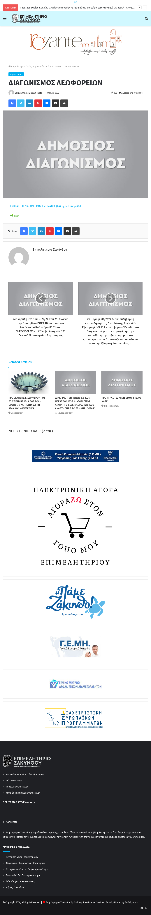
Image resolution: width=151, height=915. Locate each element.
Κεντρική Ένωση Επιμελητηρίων (22, 857)
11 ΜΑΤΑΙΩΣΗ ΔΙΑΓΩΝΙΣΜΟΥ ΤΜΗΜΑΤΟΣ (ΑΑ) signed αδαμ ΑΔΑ (44, 206)
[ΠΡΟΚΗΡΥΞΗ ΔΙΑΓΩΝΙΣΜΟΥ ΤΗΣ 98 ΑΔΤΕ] (122, 382)
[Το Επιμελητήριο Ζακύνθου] (29, 18)
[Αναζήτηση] (146, 20)
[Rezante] (75, 42)
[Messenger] (46, 103)
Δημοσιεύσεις (40, 66)
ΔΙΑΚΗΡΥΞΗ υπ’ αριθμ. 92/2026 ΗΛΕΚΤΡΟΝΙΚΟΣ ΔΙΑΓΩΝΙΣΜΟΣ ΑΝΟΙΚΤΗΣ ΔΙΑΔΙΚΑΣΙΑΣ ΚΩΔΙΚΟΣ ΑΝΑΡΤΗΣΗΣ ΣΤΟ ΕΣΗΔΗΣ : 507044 (75, 403)
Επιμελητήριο (18, 66)
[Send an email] (40, 92)
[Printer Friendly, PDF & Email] (14, 215)
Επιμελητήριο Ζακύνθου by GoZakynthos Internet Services (75, 902)
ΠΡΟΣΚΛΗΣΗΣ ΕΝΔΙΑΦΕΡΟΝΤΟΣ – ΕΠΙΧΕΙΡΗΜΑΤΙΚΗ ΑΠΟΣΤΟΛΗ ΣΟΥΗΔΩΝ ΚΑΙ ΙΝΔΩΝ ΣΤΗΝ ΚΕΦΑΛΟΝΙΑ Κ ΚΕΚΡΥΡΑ (28, 403)
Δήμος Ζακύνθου (15, 887)
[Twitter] (20, 103)
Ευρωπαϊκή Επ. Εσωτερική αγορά (23, 875)
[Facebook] (12, 103)
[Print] (64, 103)
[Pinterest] (38, 103)
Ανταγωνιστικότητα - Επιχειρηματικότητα (27, 869)
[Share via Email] (55, 103)
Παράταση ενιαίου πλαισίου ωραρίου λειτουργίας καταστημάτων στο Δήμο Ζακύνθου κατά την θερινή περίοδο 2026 (79, 7)
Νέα (29, 66)
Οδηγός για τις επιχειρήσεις (20, 881)
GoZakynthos (131, 902)
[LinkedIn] (29, 103)
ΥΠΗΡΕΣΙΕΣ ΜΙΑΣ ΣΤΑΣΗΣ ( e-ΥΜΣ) (30, 431)
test (75, 2)
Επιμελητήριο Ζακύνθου (27, 92)
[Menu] (4, 20)
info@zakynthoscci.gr (17, 786)
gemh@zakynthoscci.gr (28, 792)
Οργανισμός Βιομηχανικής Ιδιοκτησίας (25, 863)
